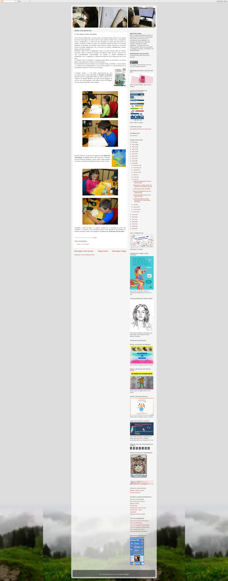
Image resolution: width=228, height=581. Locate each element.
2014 (133, 214)
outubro (135, 170)
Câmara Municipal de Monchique (139, 520)
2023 (133, 144)
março (135, 207)
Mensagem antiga (119, 251)
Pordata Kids (133, 505)
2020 (133, 151)
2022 (133, 147)
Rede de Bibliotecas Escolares (138, 531)
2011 (133, 221)
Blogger (127, 574)
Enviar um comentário (83, 244)
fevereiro (136, 209)
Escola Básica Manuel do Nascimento (140, 129)
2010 (133, 224)
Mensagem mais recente (83, 251)
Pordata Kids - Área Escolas (138, 507)
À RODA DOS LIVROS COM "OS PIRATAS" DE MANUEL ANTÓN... (143, 186)
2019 (133, 154)
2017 (133, 158)
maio (135, 179)
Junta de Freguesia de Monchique (139, 527)
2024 (133, 142)
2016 (133, 161)
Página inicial (103, 251)
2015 (133, 163)
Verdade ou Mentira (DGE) (137, 514)
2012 (133, 219)
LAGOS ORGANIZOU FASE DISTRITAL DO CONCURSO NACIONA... (141, 200)
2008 (133, 228)
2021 (133, 149)
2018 (133, 156)
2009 (133, 226)
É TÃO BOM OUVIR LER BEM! (141, 189)
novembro (136, 167)
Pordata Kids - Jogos (136, 510)
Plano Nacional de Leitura (137, 529)
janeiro (135, 211)
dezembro (136, 165)
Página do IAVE (134, 503)
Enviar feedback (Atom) (88, 254)
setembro (136, 172)
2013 (133, 217)
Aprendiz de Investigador (137, 499)
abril (134, 204)
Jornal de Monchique (136, 523)
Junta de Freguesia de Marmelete (139, 525)
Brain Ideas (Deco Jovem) (137, 501)
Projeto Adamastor (135, 492)
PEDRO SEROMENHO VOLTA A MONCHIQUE (142, 182)
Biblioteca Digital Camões (137, 490)
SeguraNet (133, 512)
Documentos (133, 135)
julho (134, 174)
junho (135, 177)
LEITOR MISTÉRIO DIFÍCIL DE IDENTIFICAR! (142, 195)
